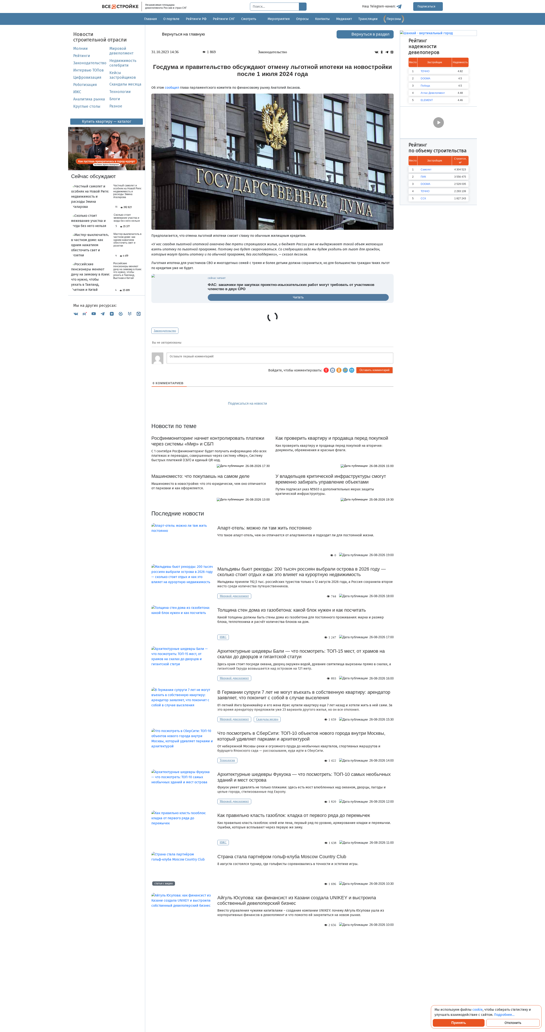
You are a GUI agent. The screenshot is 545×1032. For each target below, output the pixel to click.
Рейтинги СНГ (224, 19)
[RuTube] (84, 313)
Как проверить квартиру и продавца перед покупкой (331, 438)
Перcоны (394, 19)
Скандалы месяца (125, 84)
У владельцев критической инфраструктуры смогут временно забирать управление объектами (330, 479)
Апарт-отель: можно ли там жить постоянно (264, 528)
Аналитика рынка (89, 99)
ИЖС (77, 92)
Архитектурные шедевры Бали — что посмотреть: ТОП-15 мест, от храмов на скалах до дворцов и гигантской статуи (301, 653)
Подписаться (426, 6)
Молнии (80, 48)
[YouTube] (93, 313)
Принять (458, 1023)
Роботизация (85, 84)
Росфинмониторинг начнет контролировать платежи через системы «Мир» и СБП (207, 440)
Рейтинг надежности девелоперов (424, 46)
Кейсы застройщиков (122, 75)
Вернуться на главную (183, 34)
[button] (351, 370)
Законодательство (89, 63)
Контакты (322, 19)
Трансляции (368, 19)
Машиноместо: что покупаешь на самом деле (200, 476)
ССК (423, 198)
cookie (477, 1010)
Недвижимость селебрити (117, 63)
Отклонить (513, 1023)
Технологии (120, 91)
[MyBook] (129, 313)
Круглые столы (86, 106)
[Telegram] (102, 313)
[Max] (138, 313)
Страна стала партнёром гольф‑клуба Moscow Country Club (281, 856)
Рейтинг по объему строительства (438, 148)
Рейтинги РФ (196, 19)
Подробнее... (504, 1015)
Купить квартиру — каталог (106, 121)
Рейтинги (81, 55)
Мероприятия (279, 19)
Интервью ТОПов (88, 70)
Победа (425, 85)
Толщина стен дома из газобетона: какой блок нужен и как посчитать (291, 610)
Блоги (114, 99)
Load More (272, 940)
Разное (115, 106)
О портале (171, 19)
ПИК (423, 176)
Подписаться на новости (248, 403)
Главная (150, 19)
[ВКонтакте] (75, 313)
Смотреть (248, 19)
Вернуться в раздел (370, 34)
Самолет (426, 169)
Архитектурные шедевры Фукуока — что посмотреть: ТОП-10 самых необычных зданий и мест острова (304, 777)
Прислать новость (296, 403)
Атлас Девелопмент (433, 92)
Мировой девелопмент (121, 51)
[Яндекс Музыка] (120, 313)
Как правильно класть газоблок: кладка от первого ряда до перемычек (293, 815)
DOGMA (425, 78)
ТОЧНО (425, 71)
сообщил (172, 88)
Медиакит (344, 19)
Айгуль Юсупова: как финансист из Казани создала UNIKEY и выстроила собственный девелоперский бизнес (296, 900)
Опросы (302, 19)
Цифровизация (87, 77)
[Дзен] (111, 313)
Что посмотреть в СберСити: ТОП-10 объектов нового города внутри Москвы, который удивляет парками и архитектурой (301, 736)
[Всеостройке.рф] (122, 6)
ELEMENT (427, 100)
